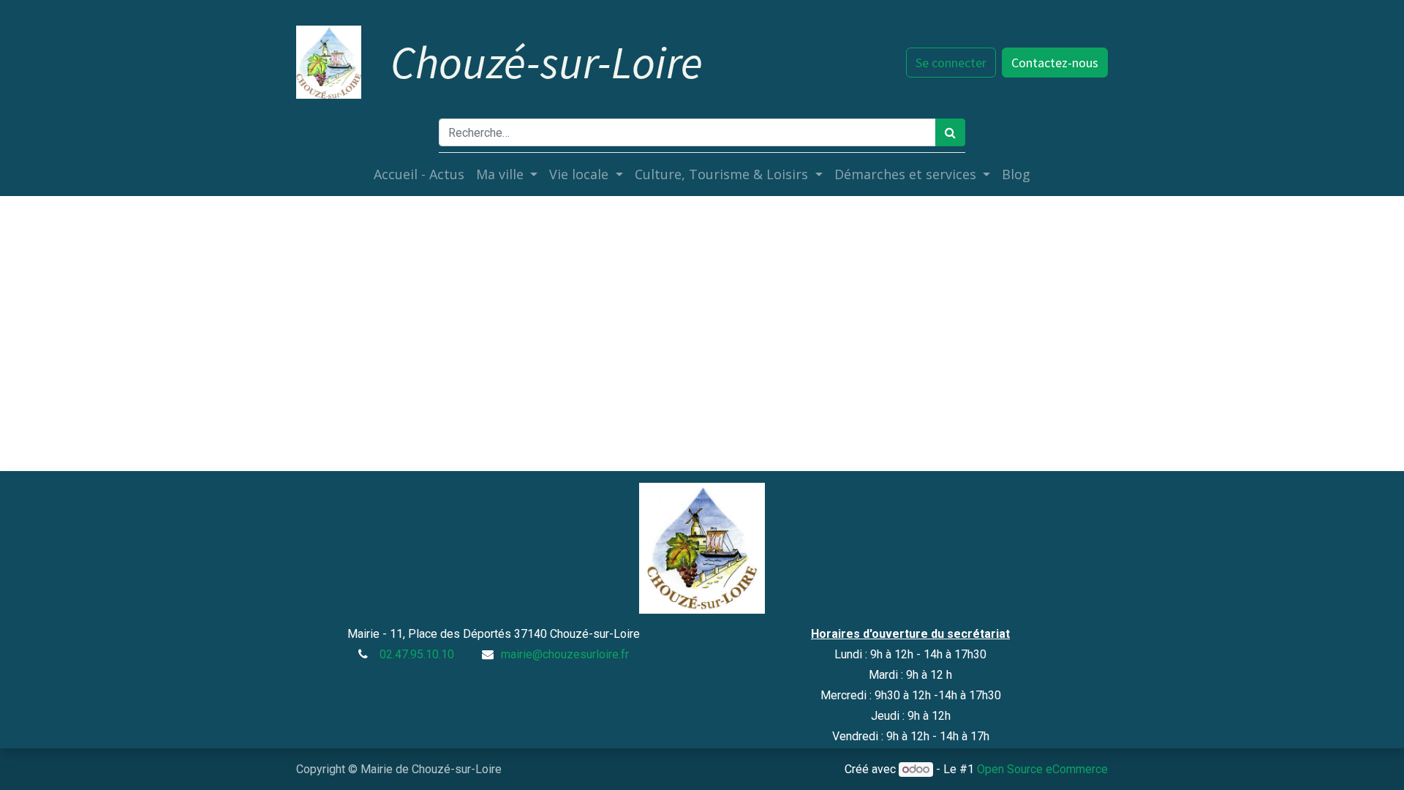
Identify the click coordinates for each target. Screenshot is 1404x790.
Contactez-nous (1054, 62)
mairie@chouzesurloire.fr (565, 654)
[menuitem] (419, 174)
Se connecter (951, 62)
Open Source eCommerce (1042, 769)
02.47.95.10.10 (417, 654)
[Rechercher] (950, 132)
